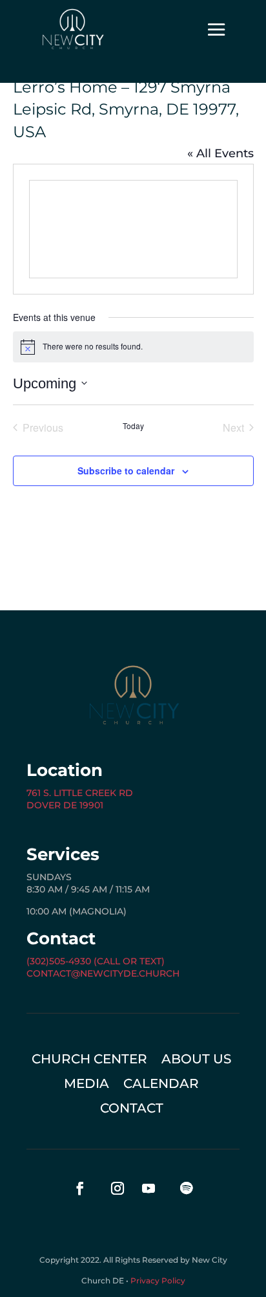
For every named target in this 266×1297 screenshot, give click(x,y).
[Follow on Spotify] (186, 1188)
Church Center (89, 1060)
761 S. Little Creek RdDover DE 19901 (79, 799)
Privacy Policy (157, 1280)
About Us (196, 1060)
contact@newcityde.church (102, 973)
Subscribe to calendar (125, 470)
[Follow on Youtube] (148, 1188)
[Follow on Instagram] (117, 1188)
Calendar (161, 1085)
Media (86, 1085)
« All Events (220, 153)
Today (133, 426)
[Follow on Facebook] (80, 1188)
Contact (131, 1109)
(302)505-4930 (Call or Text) (95, 961)
